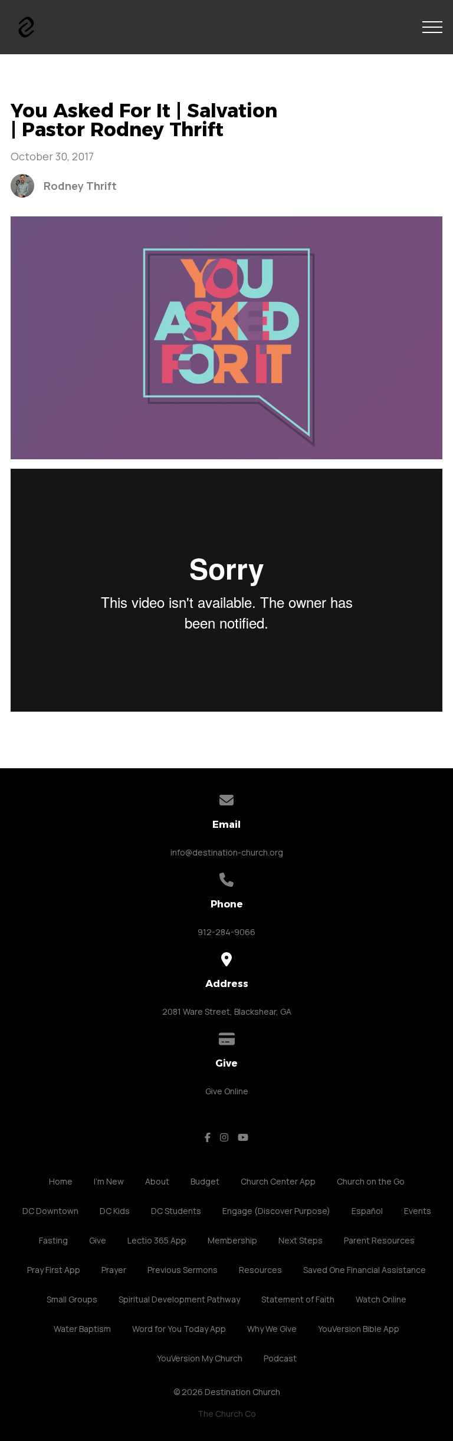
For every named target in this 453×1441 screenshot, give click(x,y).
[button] (432, 27)
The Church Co (227, 1413)
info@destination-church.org (226, 852)
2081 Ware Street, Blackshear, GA (226, 1011)
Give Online (226, 1091)
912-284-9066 (226, 931)
